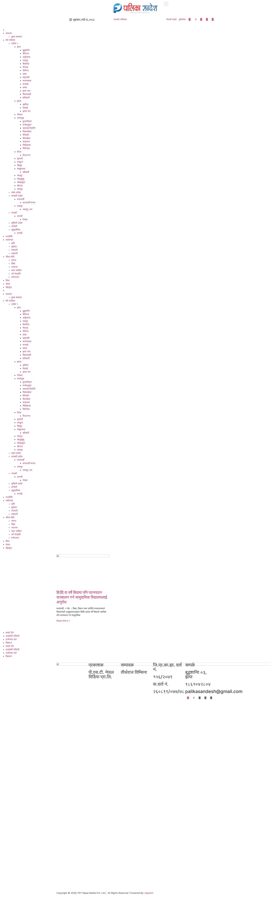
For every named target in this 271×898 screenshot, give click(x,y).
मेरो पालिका (10, 40)
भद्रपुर (25, 60)
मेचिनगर (26, 53)
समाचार (9, 33)
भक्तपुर (20, 205)
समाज (13, 260)
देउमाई (25, 107)
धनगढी (19, 233)
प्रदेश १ (14, 43)
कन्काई (25, 84)
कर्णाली (14, 226)
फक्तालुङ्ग (27, 124)
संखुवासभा (21, 168)
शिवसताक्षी (27, 94)
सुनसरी (20, 158)
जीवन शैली (10, 256)
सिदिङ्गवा (27, 144)
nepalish (148, 893)
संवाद (8, 283)
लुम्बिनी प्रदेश (16, 222)
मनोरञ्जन (15, 277)
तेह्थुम (19, 165)
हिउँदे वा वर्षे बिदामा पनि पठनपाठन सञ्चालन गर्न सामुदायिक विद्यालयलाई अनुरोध (81, 597)
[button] (166, 3)
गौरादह (25, 67)
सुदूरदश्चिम (15, 229)
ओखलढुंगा (21, 182)
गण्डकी (14, 212)
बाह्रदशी (26, 77)
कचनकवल (27, 80)
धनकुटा (20, 161)
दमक (25, 73)
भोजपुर (19, 175)
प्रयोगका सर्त (11, 639)
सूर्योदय (25, 104)
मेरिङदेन (26, 134)
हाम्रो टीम (10, 632)
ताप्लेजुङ (20, 117)
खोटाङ (20, 185)
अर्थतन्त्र (9, 239)
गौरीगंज (26, 70)
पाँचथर (20, 114)
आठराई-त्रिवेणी (29, 128)
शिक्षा (13, 263)
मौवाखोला (26, 138)
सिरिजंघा (26, 148)
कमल (25, 87)
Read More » (63, 620)
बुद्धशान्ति (26, 50)
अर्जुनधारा (26, 56)
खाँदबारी (26, 172)
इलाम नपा (26, 111)
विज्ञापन (9, 642)
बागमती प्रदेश (16, 195)
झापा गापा (26, 90)
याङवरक (26, 141)
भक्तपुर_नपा (27, 209)
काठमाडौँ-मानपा (29, 202)
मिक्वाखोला (27, 131)
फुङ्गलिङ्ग (27, 121)
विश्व (7, 280)
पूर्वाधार (14, 246)
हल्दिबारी (26, 97)
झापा (19, 46)
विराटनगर (26, 155)
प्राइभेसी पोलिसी (12, 635)
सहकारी (14, 253)
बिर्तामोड (26, 63)
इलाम (19, 100)
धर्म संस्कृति (16, 273)
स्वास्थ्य (14, 266)
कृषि (13, 243)
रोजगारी (14, 249)
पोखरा (25, 219)
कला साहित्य (16, 270)
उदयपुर (20, 189)
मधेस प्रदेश (16, 192)
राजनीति (9, 236)
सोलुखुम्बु (20, 178)
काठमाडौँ (20, 199)
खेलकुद (9, 287)
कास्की (20, 216)
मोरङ (19, 151)
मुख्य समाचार (16, 36)
